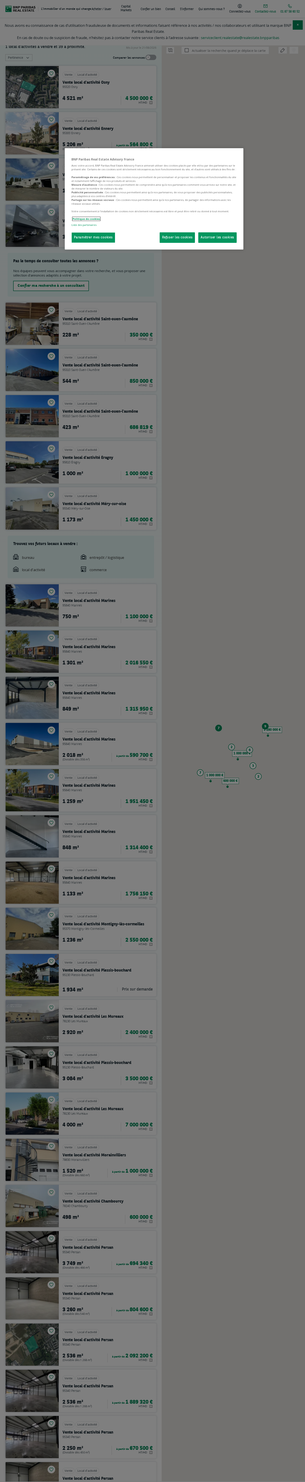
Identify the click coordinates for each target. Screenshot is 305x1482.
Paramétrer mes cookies (93, 237)
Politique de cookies (86, 219)
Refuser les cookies (177, 237)
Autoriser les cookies (217, 237)
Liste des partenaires (83, 225)
